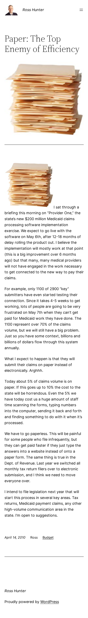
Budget (48, 537)
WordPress (49, 602)
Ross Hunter (33, 10)
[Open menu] (81, 9)
